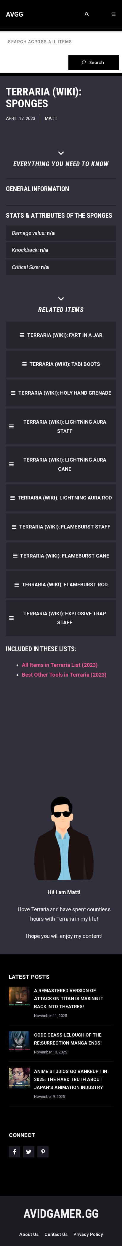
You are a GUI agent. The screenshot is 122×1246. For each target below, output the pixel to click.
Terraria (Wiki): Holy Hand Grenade (64, 393)
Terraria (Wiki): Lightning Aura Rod (65, 498)
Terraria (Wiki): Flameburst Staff (64, 527)
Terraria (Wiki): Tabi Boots (65, 364)
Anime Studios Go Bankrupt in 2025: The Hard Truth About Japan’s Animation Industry (70, 1079)
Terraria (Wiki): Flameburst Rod (65, 584)
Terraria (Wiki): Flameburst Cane (64, 556)
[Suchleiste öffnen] (86, 14)
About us (28, 1234)
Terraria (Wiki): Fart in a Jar (64, 335)
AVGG (14, 14)
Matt (51, 118)
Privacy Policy (88, 1234)
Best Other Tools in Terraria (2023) (64, 675)
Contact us (56, 1234)
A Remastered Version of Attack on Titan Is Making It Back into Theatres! (68, 998)
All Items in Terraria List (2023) (60, 665)
